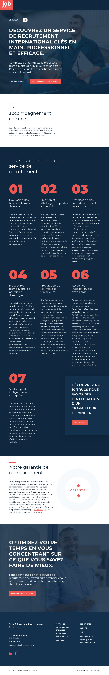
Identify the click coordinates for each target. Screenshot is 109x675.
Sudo (90, 670)
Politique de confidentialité (87, 641)
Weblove (97, 670)
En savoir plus (17, 81)
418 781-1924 (15, 642)
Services (60, 640)
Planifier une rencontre (22, 593)
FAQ (81, 632)
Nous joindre (86, 636)
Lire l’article (80, 422)
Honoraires (38, 510)
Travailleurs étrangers (62, 629)
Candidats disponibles (62, 635)
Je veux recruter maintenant (45, 81)
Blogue (83, 628)
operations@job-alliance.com (21, 645)
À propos (60, 624)
